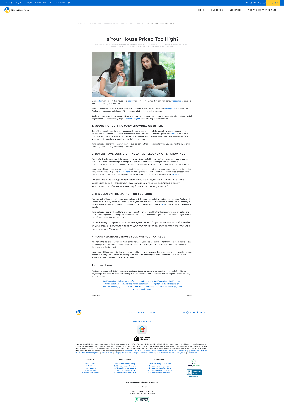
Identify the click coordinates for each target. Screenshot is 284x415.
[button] (142, 406)
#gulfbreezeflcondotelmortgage (118, 284)
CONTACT (142, 312)
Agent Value (178, 45)
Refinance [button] (236, 10)
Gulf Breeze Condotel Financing (125, 366)
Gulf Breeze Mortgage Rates (125, 370)
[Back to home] (16, 10)
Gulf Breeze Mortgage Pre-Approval (159, 370)
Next (189, 296)
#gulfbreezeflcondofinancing (115, 281)
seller (99, 101)
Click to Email (90, 366)
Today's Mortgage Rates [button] (263, 10)
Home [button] (201, 10)
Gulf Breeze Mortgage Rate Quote (159, 368)
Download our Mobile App (142, 321)
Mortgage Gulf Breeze (150, 46)
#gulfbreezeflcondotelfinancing (167, 281)
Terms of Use (192, 353)
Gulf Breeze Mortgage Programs (125, 368)
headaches (176, 101)
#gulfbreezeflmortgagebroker (166, 284)
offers (172, 134)
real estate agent (133, 118)
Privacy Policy (180, 353)
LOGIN (153, 312)
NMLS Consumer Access (165, 353)
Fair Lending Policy (92, 353)
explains (175, 174)
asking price (169, 108)
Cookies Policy (183, 351)
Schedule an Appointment (90, 372)
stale (163, 204)
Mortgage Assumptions (123, 353)
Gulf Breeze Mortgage (129, 46)
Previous (96, 296)
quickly (130, 101)
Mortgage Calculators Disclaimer (144, 353)
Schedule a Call (90, 370)
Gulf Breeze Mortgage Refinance (124, 372)
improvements (125, 172)
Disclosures (195, 351)
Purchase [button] (217, 10)
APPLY (131, 312)
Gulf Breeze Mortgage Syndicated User (124, 45)
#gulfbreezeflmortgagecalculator (115, 286)
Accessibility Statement (133, 351)
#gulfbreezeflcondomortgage (140, 281)
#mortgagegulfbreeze (142, 289)
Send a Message (90, 368)
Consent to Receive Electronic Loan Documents (159, 351)
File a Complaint (107, 353)
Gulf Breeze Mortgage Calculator (159, 364)
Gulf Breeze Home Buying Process (159, 366)
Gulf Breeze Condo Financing (125, 364)
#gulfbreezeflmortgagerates (170, 286)
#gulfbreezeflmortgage (143, 284)
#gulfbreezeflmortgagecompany (143, 286)
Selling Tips (167, 46)
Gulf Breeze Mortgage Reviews (159, 372)
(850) (90, 364)
